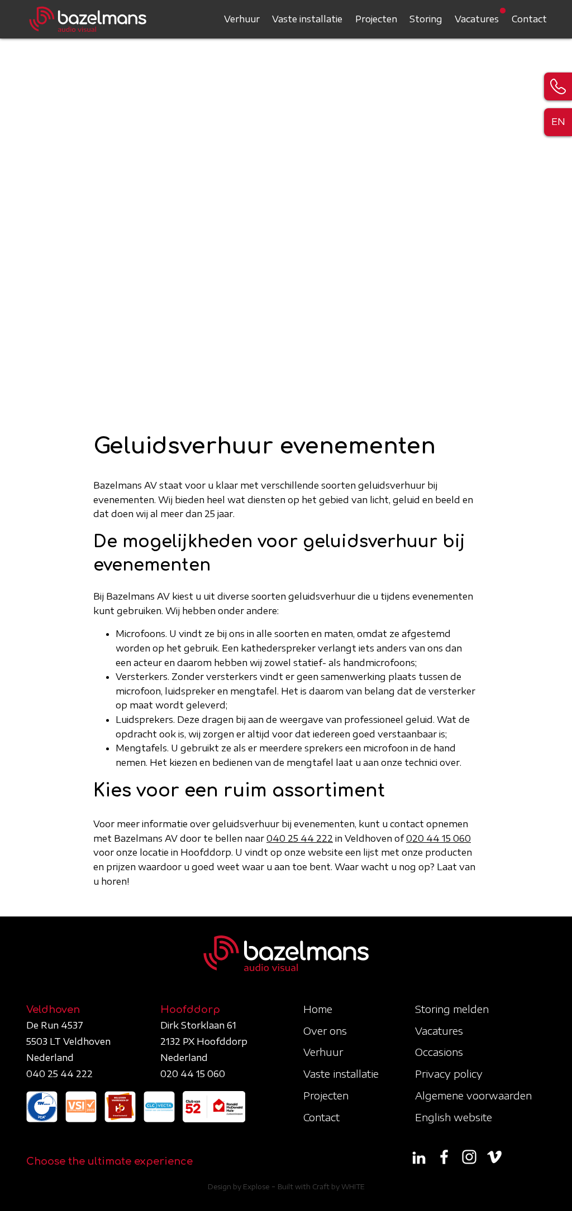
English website (453, 1117)
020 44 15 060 (438, 838)
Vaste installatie (307, 19)
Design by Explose (238, 1187)
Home (317, 1008)
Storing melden (452, 1008)
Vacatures (477, 19)
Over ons (325, 1030)
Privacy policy (449, 1073)
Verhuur (242, 19)
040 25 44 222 (299, 838)
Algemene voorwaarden (473, 1095)
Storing (425, 19)
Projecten (376, 19)
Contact (529, 19)
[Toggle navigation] (537, 19)
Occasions (439, 1051)
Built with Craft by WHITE (321, 1187)
